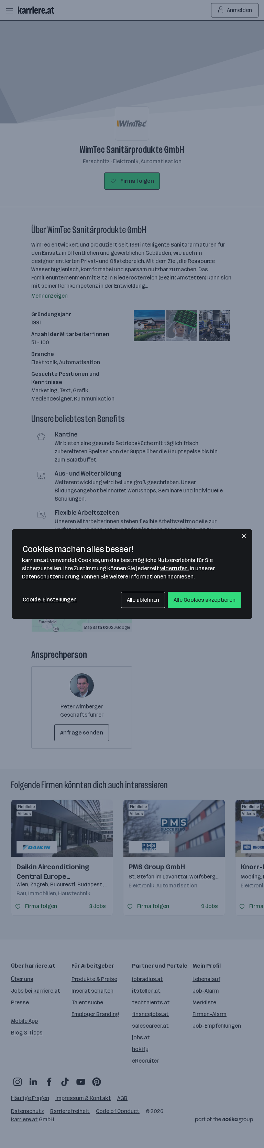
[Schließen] (244, 535)
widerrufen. (174, 568)
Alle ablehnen (143, 600)
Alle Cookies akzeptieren (204, 600)
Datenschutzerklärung (50, 576)
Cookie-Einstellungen (50, 599)
